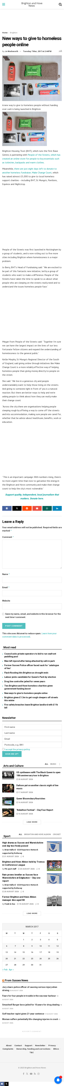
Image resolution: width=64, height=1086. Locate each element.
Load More (32, 822)
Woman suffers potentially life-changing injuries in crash (30, 1019)
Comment (8, 537)
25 (49, 958)
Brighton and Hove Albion (37, 834)
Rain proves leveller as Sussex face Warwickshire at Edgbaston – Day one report (21, 877)
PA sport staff (10, 869)
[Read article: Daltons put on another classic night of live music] (8, 788)
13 (7, 952)
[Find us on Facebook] (23, 1074)
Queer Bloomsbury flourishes (30, 798)
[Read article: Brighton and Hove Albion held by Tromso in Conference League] (54, 865)
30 (32, 965)
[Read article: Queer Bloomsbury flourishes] (8, 801)
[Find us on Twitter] (27, 1074)
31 (40, 965)
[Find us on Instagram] (39, 1074)
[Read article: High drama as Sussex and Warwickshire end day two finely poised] (54, 846)
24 (40, 958)
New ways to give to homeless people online (25, 693)
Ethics (56, 1049)
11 (49, 946)
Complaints (8, 1049)
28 (15, 965)
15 (23, 952)
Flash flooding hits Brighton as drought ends (26, 673)
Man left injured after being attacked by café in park (29, 661)
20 (7, 958)
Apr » (11, 969)
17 (40, 952)
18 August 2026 (25, 904)
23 (32, 958)
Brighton (13, 33)
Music (53, 764)
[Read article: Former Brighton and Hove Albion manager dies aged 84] (54, 900)
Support (28, 1045)
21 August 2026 (11, 856)
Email (6, 587)
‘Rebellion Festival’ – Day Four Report (34, 810)
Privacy (52, 1045)
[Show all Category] (59, 764)
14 (15, 952)
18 (49, 952)
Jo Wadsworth (11, 51)
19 (57, 952)
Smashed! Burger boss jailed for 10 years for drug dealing (31, 1005)
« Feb (4, 969)
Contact (18, 1045)
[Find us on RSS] (35, 1074)
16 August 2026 (25, 802)
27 (7, 965)
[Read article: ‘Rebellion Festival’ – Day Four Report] (8, 813)
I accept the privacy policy (17, 749)
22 (23, 958)
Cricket (57, 834)
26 (57, 958)
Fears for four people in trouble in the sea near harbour (29, 996)
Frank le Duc (10, 904)
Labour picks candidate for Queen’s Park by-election (30, 677)
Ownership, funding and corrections (33, 1049)
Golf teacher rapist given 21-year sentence (23, 1014)
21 (15, 958)
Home (5, 33)
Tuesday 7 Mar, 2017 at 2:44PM (37, 51)
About (8, 1045)
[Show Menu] (3, 4)
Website (6, 601)
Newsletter (40, 1045)
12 (57, 946)
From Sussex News (16, 980)
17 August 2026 (25, 792)
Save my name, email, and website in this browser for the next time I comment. (33, 615)
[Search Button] (60, 4)
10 (40, 946)
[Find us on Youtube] (31, 1074)
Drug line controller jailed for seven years (24, 681)
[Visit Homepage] (32, 4)
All (46, 764)
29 (23, 965)
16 (32, 952)
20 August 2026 (25, 779)
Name (6, 574)
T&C (32, 1052)
